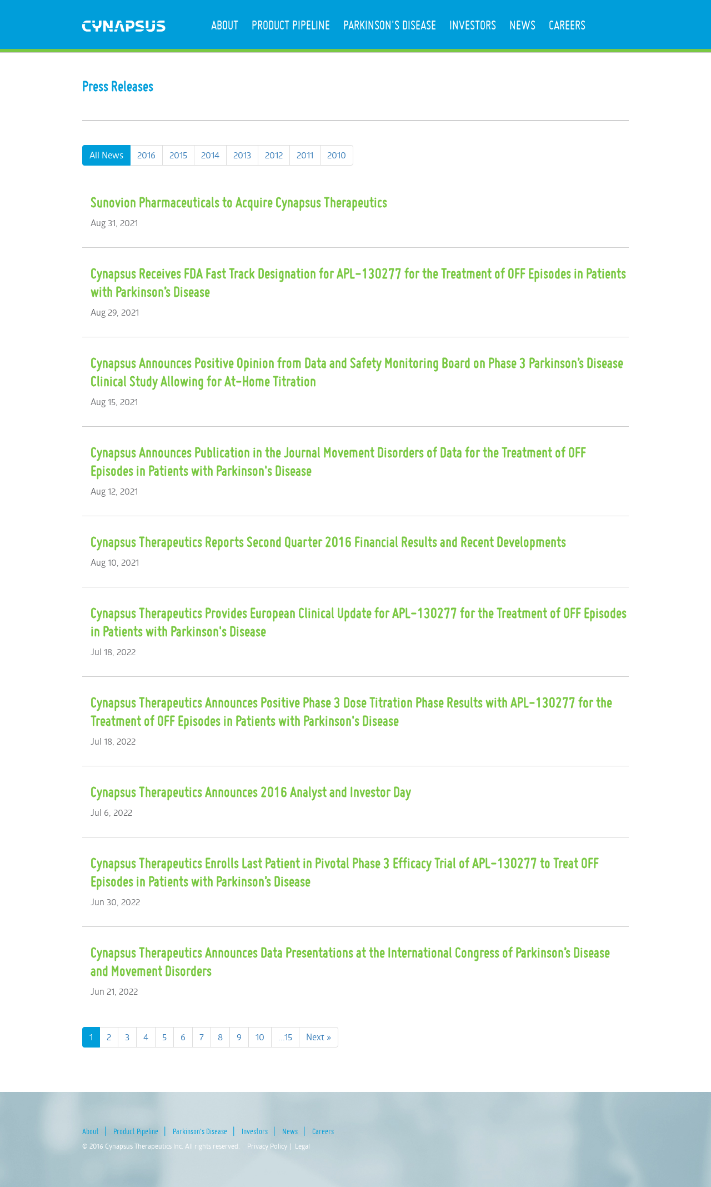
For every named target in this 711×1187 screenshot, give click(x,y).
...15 (285, 1037)
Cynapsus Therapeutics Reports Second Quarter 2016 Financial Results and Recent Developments (328, 541)
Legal (302, 1145)
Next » (318, 1037)
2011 (305, 155)
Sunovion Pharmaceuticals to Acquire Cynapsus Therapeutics (239, 202)
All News (106, 155)
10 (260, 1037)
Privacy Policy (267, 1145)
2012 (274, 155)
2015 (178, 155)
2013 (242, 155)
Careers (567, 25)
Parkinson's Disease (389, 25)
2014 (210, 155)
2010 (336, 155)
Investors (472, 25)
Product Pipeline (291, 25)
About (224, 25)
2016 (146, 155)
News (522, 25)
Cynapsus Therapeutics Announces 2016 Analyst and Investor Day (251, 792)
